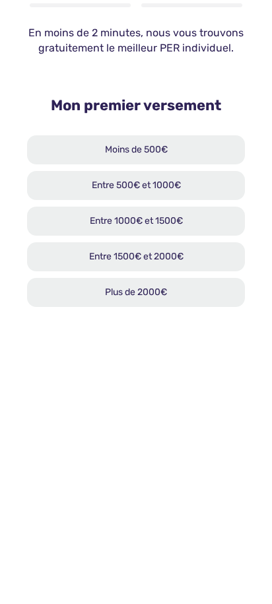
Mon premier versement (136, 105)
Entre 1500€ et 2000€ (136, 256)
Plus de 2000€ (136, 292)
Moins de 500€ (136, 149)
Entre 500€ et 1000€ (136, 185)
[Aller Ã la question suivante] (240, 548)
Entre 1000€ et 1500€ (136, 220)
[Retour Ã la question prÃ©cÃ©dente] (202, 548)
